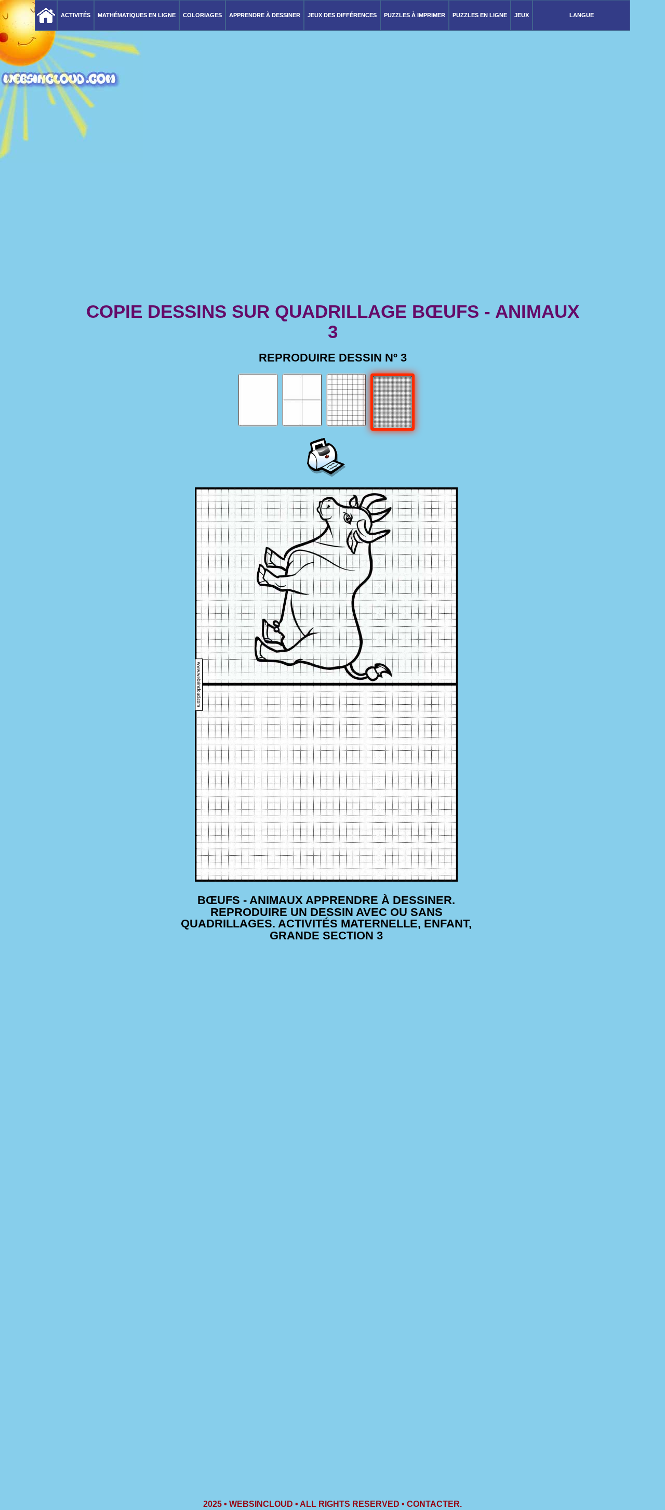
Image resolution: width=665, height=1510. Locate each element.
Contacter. (434, 1504)
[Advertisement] (332, 218)
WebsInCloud (261, 1504)
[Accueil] (46, 15)
